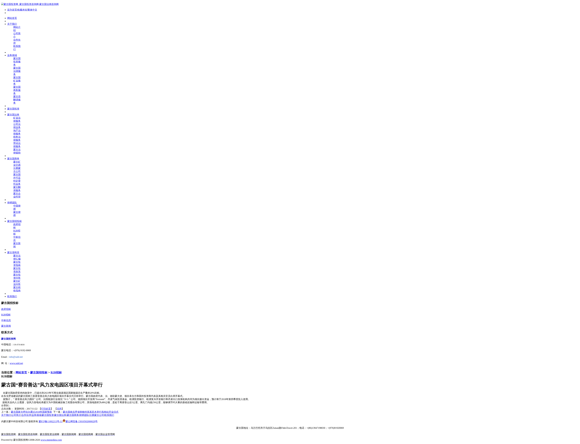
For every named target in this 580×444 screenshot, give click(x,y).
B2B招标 (56, 372)
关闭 (59, 408)
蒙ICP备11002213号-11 (51, 421)
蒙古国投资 (48, 415)
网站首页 (21, 372)
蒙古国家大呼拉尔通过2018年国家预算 (31, 412)
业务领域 (36, 415)
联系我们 (109, 415)
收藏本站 (22, 9)
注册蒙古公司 (96, 415)
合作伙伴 (26, 415)
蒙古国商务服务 (17, 90)
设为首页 (12, 9)
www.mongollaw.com (51, 440)
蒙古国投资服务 (17, 61)
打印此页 (46, 408)
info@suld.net (16, 357)
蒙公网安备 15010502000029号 (82, 421)
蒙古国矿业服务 (17, 80)
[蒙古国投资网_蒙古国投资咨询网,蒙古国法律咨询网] (30, 4)
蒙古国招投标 (38, 372)
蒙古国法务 (60, 415)
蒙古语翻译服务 (17, 99)
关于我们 (6, 415)
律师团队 (84, 415)
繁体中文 (32, 9)
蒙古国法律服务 (17, 71)
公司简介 (16, 415)
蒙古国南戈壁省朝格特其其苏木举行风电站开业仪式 (90, 412)
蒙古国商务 (73, 415)
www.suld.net (16, 363)
